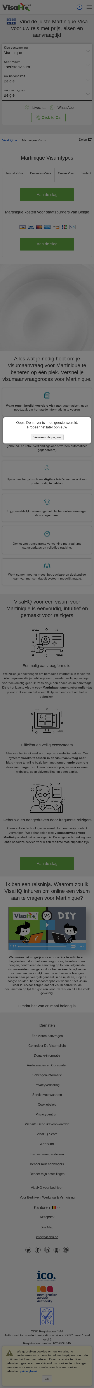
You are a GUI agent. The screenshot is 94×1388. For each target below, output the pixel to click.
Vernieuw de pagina (47, 437)
